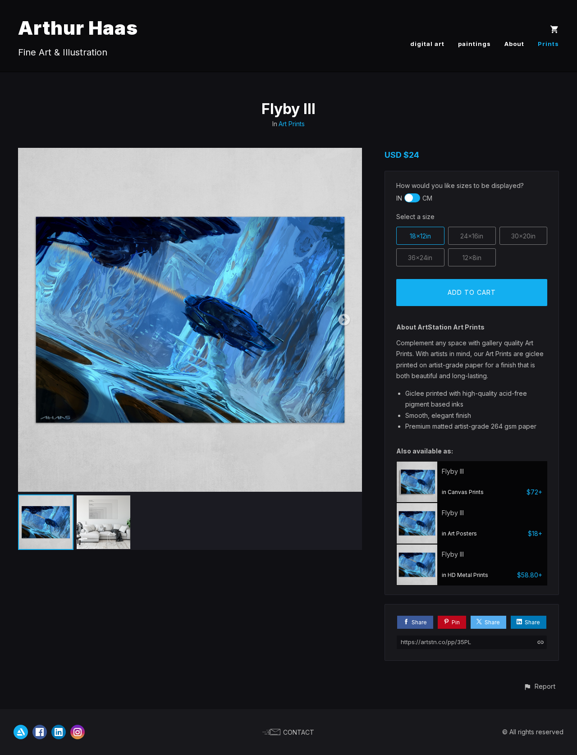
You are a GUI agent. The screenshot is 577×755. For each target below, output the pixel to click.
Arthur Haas (78, 27)
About (514, 43)
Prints (548, 43)
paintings (474, 43)
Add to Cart (472, 292)
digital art (427, 43)
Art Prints (292, 124)
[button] (539, 686)
